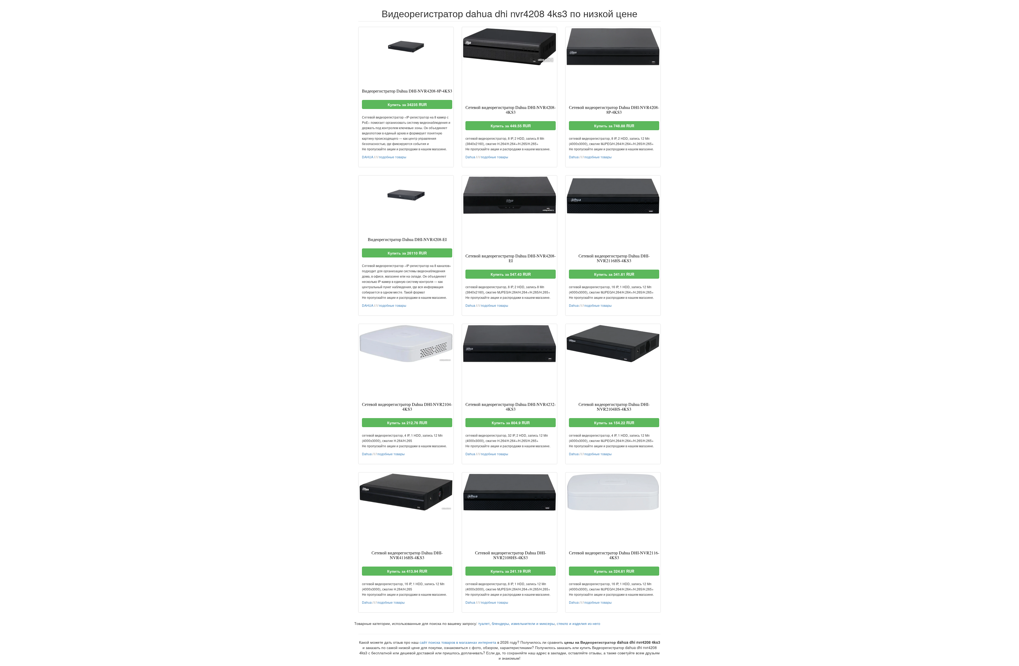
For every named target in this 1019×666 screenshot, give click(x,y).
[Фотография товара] (406, 46)
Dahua (470, 157)
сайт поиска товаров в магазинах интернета (458, 642)
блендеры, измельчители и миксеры (523, 623)
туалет (484, 623)
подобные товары (392, 157)
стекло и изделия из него (578, 623)
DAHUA (367, 157)
